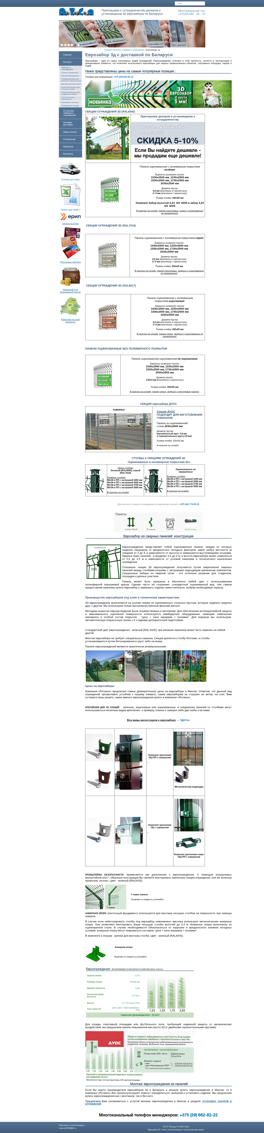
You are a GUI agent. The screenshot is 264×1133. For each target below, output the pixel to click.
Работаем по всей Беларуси (70, 320)
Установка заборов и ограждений (69, 113)
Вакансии (68, 146)
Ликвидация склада (70, 105)
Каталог (117, 50)
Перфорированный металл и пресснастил (71, 80)
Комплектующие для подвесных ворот (70, 93)
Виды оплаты (70, 132)
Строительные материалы (67, 98)
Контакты (68, 154)
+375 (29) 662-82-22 (123, 77)
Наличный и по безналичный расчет (70, 290)
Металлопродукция (70, 76)
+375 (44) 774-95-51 (189, 504)
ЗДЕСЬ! (185, 720)
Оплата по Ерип (70, 223)
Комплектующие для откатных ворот (70, 88)
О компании (69, 139)
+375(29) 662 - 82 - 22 (191, 14)
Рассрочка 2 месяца (70, 262)
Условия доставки (68, 123)
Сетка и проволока (69, 72)
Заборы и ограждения (133, 50)
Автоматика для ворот (71, 84)
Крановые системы (70, 102)
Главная (108, 50)
